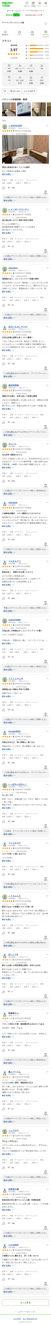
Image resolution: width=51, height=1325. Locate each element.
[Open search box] (5, 91)
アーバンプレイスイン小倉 (13, 22)
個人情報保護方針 (30, 1319)
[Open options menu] (47, 125)
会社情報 (17, 1319)
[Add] (45, 23)
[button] (9, 109)
